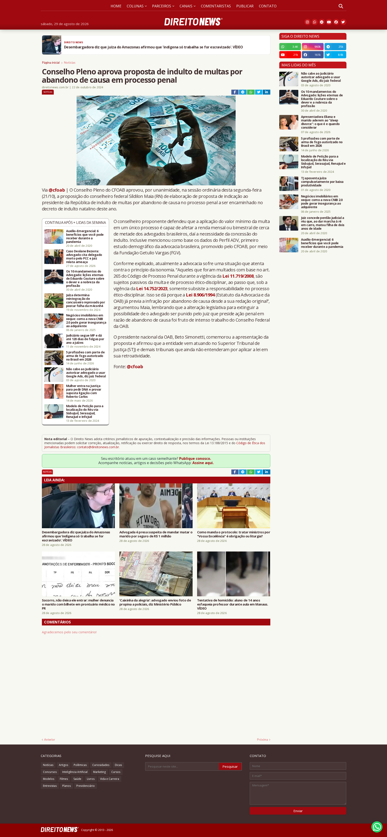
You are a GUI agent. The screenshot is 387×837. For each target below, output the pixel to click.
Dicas (118, 765)
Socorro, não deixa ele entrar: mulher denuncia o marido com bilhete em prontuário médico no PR (78, 604)
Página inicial (51, 62)
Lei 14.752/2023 (151, 288)
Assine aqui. (203, 462)
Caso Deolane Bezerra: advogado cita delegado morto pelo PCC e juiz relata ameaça (84, 256)
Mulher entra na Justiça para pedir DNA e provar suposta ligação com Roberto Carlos (83, 391)
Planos (66, 786)
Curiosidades (100, 765)
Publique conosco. (195, 458)
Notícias (69, 62)
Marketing (99, 772)
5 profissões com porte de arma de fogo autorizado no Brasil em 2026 (85, 355)
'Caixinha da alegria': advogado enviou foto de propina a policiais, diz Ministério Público (155, 602)
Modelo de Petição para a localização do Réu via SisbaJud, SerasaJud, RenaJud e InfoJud (84, 411)
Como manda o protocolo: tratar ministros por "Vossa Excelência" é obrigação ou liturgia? (233, 534)
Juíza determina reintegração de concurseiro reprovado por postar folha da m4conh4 (85, 300)
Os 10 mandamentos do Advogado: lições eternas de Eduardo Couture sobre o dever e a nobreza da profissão (85, 279)
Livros (91, 779)
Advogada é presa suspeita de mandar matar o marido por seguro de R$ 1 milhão (155, 534)
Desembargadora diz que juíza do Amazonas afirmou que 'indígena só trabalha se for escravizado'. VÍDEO (76, 536)
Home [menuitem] (116, 6)
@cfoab (57, 190)
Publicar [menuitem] (245, 6)
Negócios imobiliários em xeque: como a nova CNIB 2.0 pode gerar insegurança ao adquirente (86, 321)
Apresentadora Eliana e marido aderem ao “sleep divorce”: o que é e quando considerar (320, 122)
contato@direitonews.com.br (98, 447)
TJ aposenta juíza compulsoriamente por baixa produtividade (322, 181)
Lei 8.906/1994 (200, 295)
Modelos (48, 779)
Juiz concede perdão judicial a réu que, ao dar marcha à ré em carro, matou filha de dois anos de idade (322, 223)
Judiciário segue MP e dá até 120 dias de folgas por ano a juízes (85, 339)
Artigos (63, 765)
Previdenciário (85, 786)
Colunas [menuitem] (135, 6)
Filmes (64, 779)
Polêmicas (80, 765)
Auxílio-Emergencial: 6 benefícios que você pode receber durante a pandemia (85, 236)
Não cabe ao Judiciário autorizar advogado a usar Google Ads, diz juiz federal (86, 372)
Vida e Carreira (109, 779)
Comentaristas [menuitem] (216, 6)
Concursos (50, 772)
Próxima (262, 739)
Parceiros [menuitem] (161, 6)
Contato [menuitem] (268, 6)
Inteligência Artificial (75, 772)
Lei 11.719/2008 (238, 276)
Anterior (49, 739)
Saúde (77, 779)
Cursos (115, 772)
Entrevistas (50, 786)
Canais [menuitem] (186, 6)
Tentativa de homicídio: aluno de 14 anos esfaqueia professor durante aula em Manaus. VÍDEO (232, 604)
